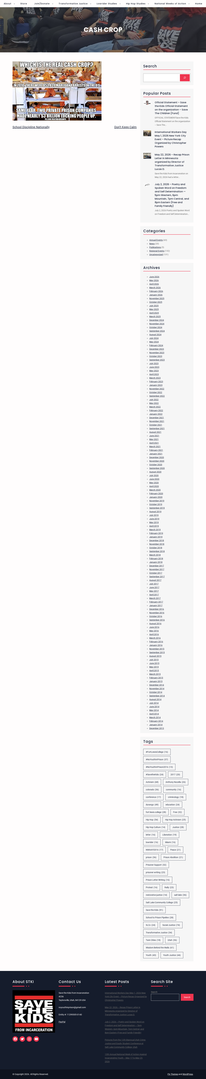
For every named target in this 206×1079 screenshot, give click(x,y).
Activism (152, 782)
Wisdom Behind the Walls (160, 947)
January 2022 (155, 414)
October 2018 (155, 547)
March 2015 (155, 674)
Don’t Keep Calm (125, 127)
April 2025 (154, 313)
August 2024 (155, 334)
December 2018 (156, 540)
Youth (151, 955)
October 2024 (155, 327)
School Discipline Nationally (31, 127)
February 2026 (156, 291)
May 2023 (154, 370)
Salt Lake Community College (162, 902)
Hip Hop (152, 819)
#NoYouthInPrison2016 (159, 767)
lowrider (152, 842)
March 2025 (155, 316)
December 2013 (156, 728)
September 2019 (157, 508)
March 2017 (155, 598)
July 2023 (153, 363)
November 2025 (156, 298)
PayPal (62, 1022)
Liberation (169, 835)
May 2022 (154, 403)
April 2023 (154, 374)
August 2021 (155, 432)
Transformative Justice (159, 932)
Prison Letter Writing (158, 880)
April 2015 (154, 670)
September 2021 (157, 428)
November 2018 (156, 544)
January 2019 (155, 537)
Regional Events (156, 251)
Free (177, 812)
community (173, 789)
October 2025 (155, 302)
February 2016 (156, 641)
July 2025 (153, 305)
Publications (155, 247)
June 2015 (154, 663)
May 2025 (154, 309)
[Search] (185, 77)
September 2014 (157, 696)
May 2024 (154, 342)
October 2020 (155, 464)
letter (150, 835)
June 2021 (154, 436)
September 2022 (157, 396)
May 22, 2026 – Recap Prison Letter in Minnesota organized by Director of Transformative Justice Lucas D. (172, 162)
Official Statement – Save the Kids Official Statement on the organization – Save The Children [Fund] (171, 108)
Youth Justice (172, 955)
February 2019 (156, 533)
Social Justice (171, 925)
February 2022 (156, 410)
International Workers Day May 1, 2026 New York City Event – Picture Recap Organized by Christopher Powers (171, 139)
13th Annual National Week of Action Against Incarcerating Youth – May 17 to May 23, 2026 (126, 1058)
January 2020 (155, 497)
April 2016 (154, 634)
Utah (172, 940)
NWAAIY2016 (154, 850)
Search (154, 992)
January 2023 (155, 385)
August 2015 (155, 656)
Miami (170, 842)
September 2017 (157, 576)
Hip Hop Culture (155, 827)
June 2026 (154, 277)
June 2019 (154, 519)
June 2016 (154, 627)
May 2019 (154, 522)
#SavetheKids (154, 774)
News (152, 243)
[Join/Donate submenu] (52, 3)
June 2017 (154, 587)
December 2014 (156, 685)
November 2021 (156, 421)
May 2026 (154, 280)
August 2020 (155, 472)
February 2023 (156, 381)
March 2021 (155, 446)
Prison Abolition (173, 857)
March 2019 (155, 529)
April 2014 (154, 714)
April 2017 (154, 594)
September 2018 (157, 551)
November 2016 (156, 613)
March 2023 (155, 378)
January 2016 (155, 645)
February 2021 (156, 450)
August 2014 (155, 699)
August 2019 (155, 511)
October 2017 (155, 573)
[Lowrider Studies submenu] (120, 3)
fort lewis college (156, 812)
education (173, 804)
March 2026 (155, 287)
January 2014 (155, 724)
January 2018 (155, 562)
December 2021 (156, 417)
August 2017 (155, 580)
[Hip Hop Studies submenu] (148, 3)
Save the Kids (154, 910)
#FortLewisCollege (157, 752)
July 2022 (153, 399)
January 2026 (155, 295)
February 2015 (156, 678)
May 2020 (154, 482)
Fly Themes (173, 1074)
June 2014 (154, 706)
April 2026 (154, 284)
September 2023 (157, 360)
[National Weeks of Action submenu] (189, 3)
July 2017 (153, 584)
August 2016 (155, 623)
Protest (151, 887)
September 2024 (157, 331)
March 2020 (155, 490)
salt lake (180, 895)
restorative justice (156, 895)
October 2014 (155, 692)
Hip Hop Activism (175, 819)
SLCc (150, 925)
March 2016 (155, 638)
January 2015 (155, 681)
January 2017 (155, 605)
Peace (175, 850)
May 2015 (154, 667)
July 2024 (153, 338)
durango (152, 804)
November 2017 (156, 569)
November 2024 (156, 324)
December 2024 (156, 320)
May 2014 (154, 710)
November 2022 (156, 389)
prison (151, 857)
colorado (152, 789)
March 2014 (155, 717)
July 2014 (153, 703)
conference (153, 797)
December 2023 (156, 349)
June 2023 (154, 367)
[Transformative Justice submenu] (90, 3)
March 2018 (155, 555)
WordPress (188, 1074)
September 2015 (157, 652)
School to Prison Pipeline (159, 917)
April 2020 (154, 486)
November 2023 (156, 352)
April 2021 (154, 443)
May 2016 (154, 631)
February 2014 (156, 721)
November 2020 (156, 461)
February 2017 (156, 602)
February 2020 (156, 493)
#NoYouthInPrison (157, 759)
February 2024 (156, 345)
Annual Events (156, 240)
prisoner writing (155, 872)
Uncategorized (156, 254)
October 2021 (155, 425)
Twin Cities (153, 940)
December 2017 (156, 566)
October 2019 (155, 504)
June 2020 (154, 479)
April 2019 (154, 526)
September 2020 (157, 468)
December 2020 (156, 457)
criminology (176, 797)
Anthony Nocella (176, 782)
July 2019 (153, 515)
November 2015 (156, 649)
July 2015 (153, 659)
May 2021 (154, 439)
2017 (175, 774)
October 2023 (155, 356)
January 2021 (155, 454)
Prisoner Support (156, 865)
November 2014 (156, 688)
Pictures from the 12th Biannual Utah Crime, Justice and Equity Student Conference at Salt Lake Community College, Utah (125, 1043)
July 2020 (153, 475)
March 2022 (155, 407)
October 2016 (155, 616)
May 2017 (154, 591)
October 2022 (155, 392)
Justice (178, 827)
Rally (169, 887)
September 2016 (157, 620)
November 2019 (156, 501)
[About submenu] (14, 3)
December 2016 (156, 609)
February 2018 (156, 558)
